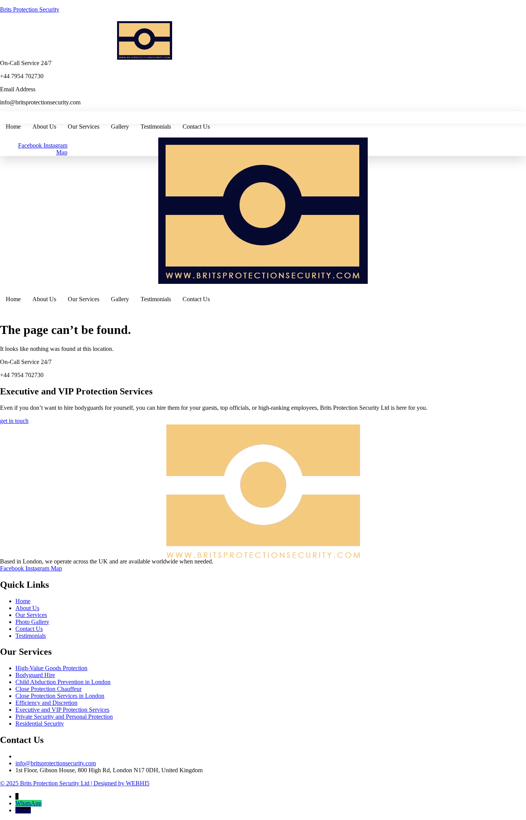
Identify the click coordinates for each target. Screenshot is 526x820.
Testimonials (156, 126)
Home (13, 126)
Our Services (83, 126)
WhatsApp (28, 803)
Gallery (120, 126)
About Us (44, 126)
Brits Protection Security (29, 9)
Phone (23, 810)
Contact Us (196, 126)
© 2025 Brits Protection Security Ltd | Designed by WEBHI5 (74, 783)
